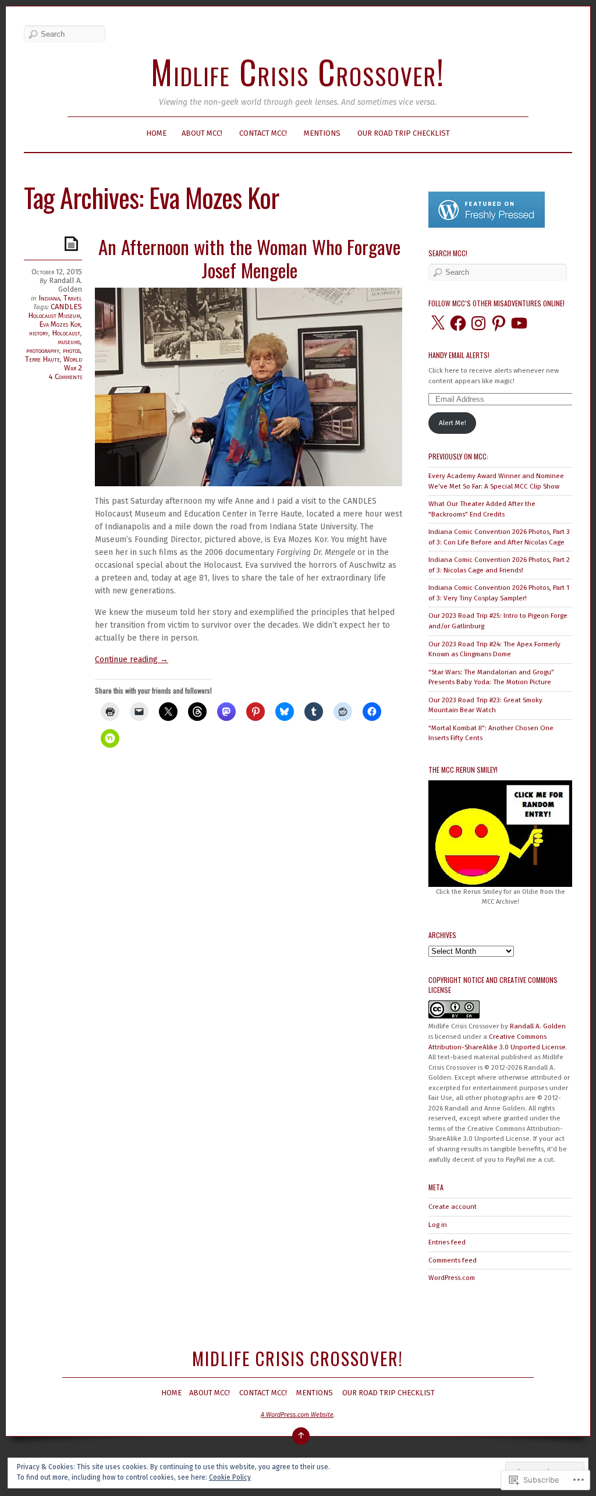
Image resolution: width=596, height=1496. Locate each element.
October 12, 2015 (56, 271)
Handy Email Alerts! (458, 355)
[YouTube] (519, 323)
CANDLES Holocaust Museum (55, 311)
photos (71, 350)
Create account (452, 1207)
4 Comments (65, 376)
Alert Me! (452, 423)
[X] (437, 323)
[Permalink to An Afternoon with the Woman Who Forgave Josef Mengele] (73, 243)
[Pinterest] (498, 323)
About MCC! (202, 133)
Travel (72, 297)
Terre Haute (42, 359)
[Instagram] (478, 323)
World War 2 (72, 363)
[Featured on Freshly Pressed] (486, 225)
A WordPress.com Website (297, 1415)
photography (42, 350)
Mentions (322, 133)
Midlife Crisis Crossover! (298, 71)
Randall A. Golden (65, 284)
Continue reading (131, 659)
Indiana (49, 297)
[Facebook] (458, 323)
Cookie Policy (230, 1477)
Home (156, 133)
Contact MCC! (263, 133)
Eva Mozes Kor (59, 324)
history (38, 332)
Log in (437, 1225)
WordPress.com (451, 1278)
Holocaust (66, 332)
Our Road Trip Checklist (403, 133)
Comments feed (452, 1260)
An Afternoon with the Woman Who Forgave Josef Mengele (249, 258)
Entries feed (447, 1242)
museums (69, 341)
